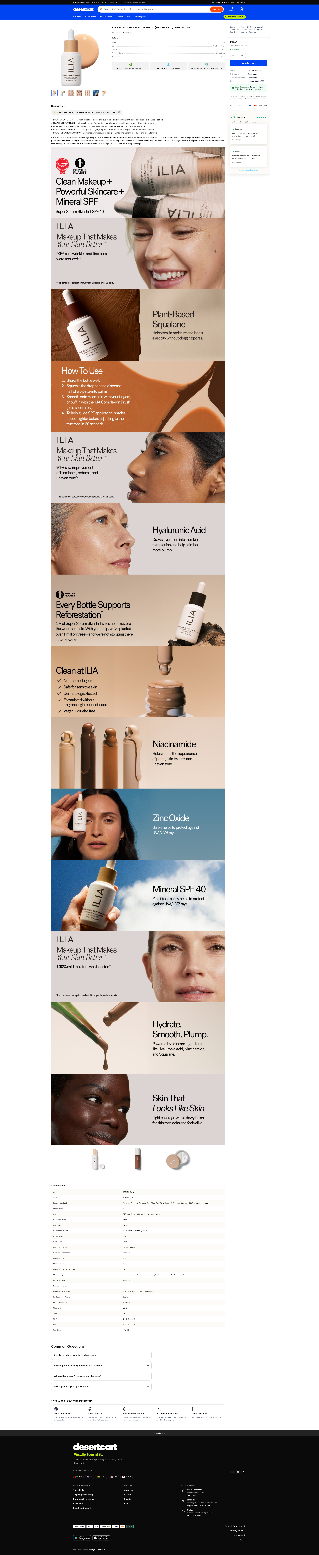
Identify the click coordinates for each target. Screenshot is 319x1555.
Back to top (159, 1433)
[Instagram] (232, 1472)
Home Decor (90, 17)
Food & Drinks (106, 17)
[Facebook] (243, 1472)
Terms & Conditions (235, 1526)
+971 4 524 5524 (194, 1515)
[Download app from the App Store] (101, 1537)
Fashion (120, 17)
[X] (238, 1472)
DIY (128, 17)
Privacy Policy (238, 1530)
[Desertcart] (83, 9)
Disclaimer (240, 1535)
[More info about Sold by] (261, 70)
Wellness (77, 17)
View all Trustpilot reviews (248, 170)
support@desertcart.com (198, 1505)
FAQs (242, 1539)
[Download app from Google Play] (82, 1537)
